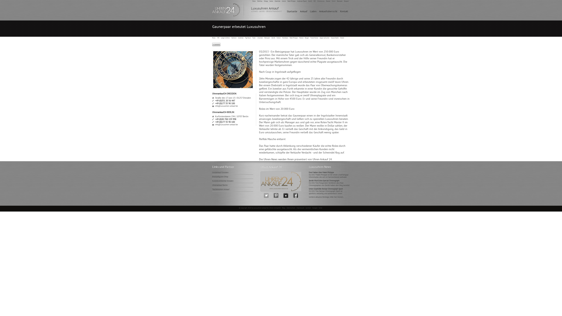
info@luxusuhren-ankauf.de (226, 106)
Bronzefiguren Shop (220, 177)
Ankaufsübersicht (328, 11)
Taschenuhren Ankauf (220, 189)
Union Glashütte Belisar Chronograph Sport (326, 189)
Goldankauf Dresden (220, 172)
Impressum (301, 208)
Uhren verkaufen (275, 208)
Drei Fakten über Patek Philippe (321, 172)
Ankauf (303, 11)
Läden (313, 11)
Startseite (292, 11)
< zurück (216, 44)
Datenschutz (291, 208)
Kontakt (344, 11)
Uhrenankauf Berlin (220, 185)
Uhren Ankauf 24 (271, 167)
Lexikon (308, 208)
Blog (283, 208)
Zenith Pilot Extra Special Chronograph (324, 181)
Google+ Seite (317, 208)
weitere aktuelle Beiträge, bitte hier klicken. (326, 197)
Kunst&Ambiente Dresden (222, 181)
